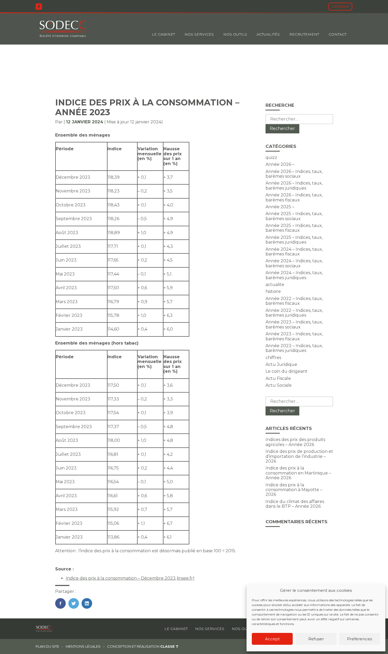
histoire (273, 291)
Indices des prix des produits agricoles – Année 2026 (295, 442)
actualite (275, 284)
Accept (272, 638)
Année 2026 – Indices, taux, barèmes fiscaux (294, 197)
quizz (271, 157)
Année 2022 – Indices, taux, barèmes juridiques (294, 313)
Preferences (359, 638)
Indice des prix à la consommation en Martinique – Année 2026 (298, 473)
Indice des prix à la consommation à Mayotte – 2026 (294, 489)
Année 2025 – (280, 206)
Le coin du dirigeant (286, 371)
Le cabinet (163, 34)
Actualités (268, 34)
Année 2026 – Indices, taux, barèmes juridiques (294, 185)
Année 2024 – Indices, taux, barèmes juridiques (294, 275)
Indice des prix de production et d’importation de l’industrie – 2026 (299, 456)
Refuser (316, 638)
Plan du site (47, 646)
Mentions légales (83, 646)
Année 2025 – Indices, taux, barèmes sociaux (294, 216)
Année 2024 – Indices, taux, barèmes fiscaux (294, 251)
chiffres (273, 357)
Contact (338, 34)
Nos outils (235, 34)
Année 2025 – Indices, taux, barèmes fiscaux (294, 228)
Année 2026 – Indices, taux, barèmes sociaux (294, 174)
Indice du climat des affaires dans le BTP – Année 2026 (295, 504)
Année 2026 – (280, 164)
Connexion (340, 6)
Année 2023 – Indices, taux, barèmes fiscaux (294, 336)
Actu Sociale (279, 385)
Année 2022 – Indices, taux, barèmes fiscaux (294, 301)
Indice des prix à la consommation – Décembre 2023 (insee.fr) (130, 578)
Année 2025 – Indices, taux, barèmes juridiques (294, 240)
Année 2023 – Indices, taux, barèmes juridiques (294, 348)
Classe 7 (169, 646)
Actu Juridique (281, 364)
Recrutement (304, 34)
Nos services (209, 628)
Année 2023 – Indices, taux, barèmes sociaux (294, 324)
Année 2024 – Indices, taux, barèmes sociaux (294, 263)
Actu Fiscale (278, 378)
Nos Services (199, 34)
